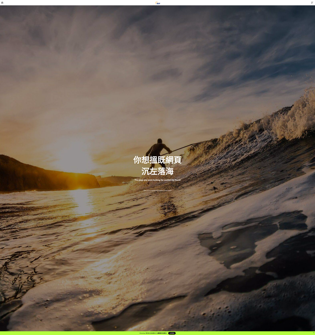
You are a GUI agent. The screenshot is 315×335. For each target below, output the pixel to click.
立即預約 (171, 333)
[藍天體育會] (157, 2)
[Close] (313, 332)
